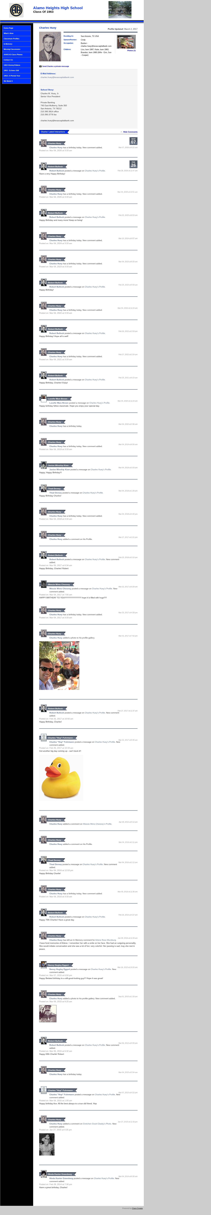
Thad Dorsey (54, 488)
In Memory (8, 44)
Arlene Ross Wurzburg (105, 940)
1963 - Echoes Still (11, 71)
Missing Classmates (12, 49)
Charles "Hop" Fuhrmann (60, 738)
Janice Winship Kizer (58, 465)
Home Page (8, 28)
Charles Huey (54, 143)
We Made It (8, 81)
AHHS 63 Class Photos (13, 55)
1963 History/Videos (12, 65)
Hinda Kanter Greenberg (60, 1174)
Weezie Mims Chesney (59, 584)
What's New (8, 33)
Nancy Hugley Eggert (58, 965)
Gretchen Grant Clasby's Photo (97, 1124)
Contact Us (8, 60)
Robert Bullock (55, 166)
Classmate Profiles (11, 39)
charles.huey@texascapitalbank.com (57, 77)
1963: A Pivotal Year (12, 76)
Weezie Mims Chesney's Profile (97, 824)
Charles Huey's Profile (95, 171)
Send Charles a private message (55, 66)
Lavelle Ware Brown (57, 399)
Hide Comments (130, 132)
